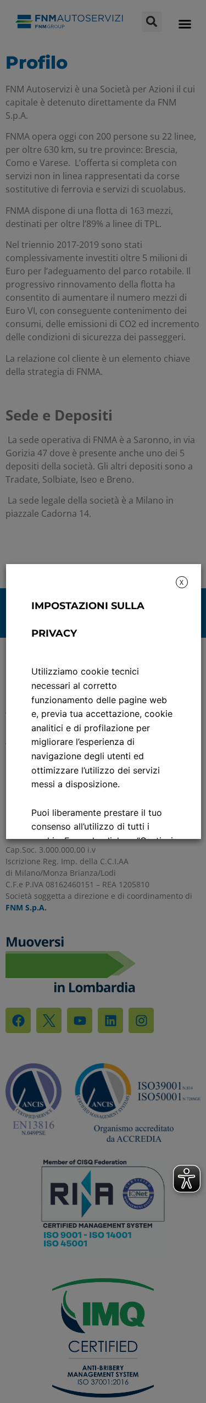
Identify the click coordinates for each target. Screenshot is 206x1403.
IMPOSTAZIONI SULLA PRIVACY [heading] (87, 619)
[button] (184, 23)
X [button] (181, 582)
